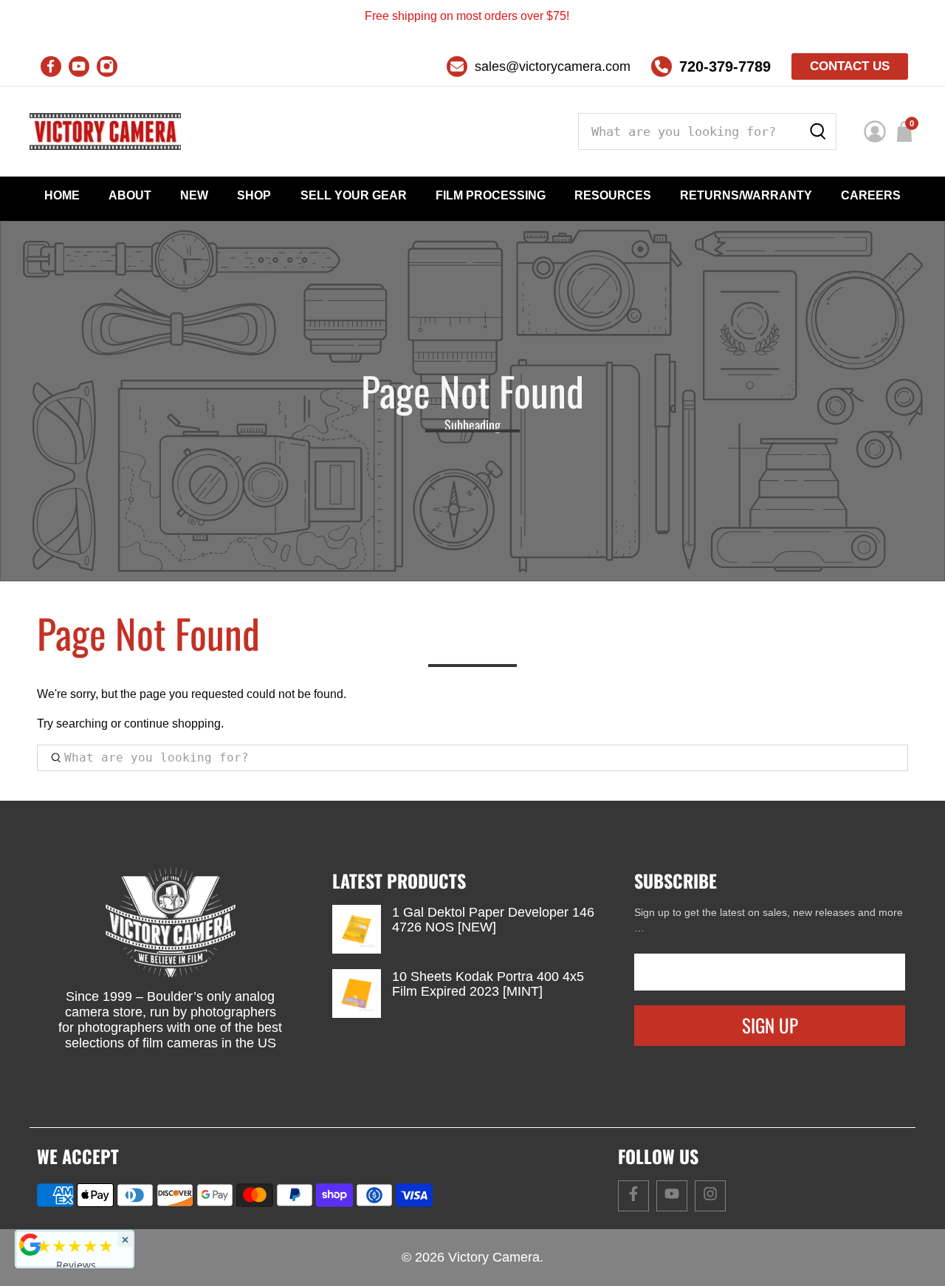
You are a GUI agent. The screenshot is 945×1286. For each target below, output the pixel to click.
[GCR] (30, 1244)
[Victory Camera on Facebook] (51, 66)
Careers (871, 195)
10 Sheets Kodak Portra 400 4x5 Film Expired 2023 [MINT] (488, 984)
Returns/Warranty (746, 195)
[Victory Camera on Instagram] (107, 66)
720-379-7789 (725, 66)
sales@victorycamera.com (552, 66)
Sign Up (770, 1025)
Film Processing (491, 195)
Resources (612, 195)
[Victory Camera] (105, 131)
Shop (254, 195)
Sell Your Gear (353, 195)
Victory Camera (494, 1257)
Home (62, 195)
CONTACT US (850, 66)
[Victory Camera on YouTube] (79, 66)
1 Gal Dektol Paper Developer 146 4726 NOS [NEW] (493, 919)
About (130, 195)
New (194, 195)
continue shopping (172, 723)
